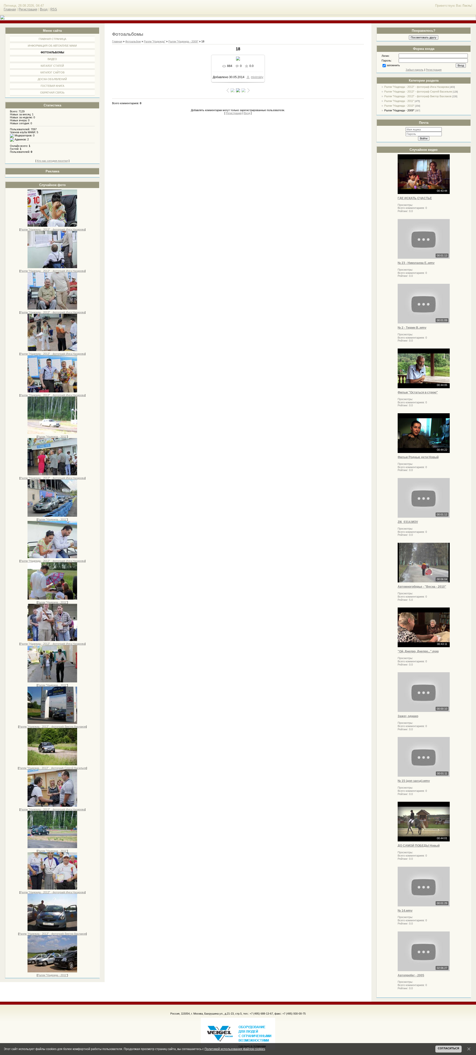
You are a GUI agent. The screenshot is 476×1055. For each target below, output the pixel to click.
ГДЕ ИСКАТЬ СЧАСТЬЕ (415, 198)
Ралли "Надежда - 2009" (399, 110)
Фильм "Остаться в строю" (418, 392)
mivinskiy (257, 77)
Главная (10, 9)
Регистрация (28, 9)
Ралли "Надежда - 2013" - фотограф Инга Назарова (52, 229)
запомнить (393, 65)
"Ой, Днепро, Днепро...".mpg (418, 651)
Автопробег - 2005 (411, 975)
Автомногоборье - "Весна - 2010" (422, 586)
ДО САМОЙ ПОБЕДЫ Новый (419, 845)
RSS (53, 9)
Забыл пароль (414, 69)
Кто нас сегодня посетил (52, 160)
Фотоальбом (133, 41)
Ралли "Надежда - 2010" (399, 105)
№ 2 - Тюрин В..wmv (412, 327)
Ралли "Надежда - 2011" (52, 436)
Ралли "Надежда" (154, 41)
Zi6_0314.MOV (408, 522)
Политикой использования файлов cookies (235, 1049)
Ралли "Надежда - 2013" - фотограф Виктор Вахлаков (52, 726)
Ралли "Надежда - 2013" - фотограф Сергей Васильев (52, 768)
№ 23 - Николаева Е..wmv (416, 263)
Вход (44, 9)
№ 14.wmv (405, 910)
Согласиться (448, 1048)
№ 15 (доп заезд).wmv (414, 781)
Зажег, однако (408, 716)
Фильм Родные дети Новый (418, 457)
